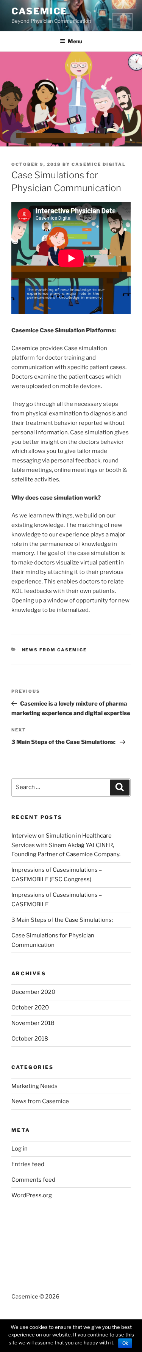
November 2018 (33, 1023)
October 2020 (30, 1007)
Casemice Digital (99, 164)
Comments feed (33, 1179)
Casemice (39, 11)
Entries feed (27, 1164)
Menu (75, 41)
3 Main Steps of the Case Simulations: (62, 920)
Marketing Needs (34, 1086)
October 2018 (29, 1038)
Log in (19, 1148)
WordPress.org (31, 1195)
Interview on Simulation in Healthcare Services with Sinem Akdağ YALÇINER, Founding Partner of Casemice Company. (66, 845)
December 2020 (33, 992)
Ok (125, 1343)
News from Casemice (54, 649)
